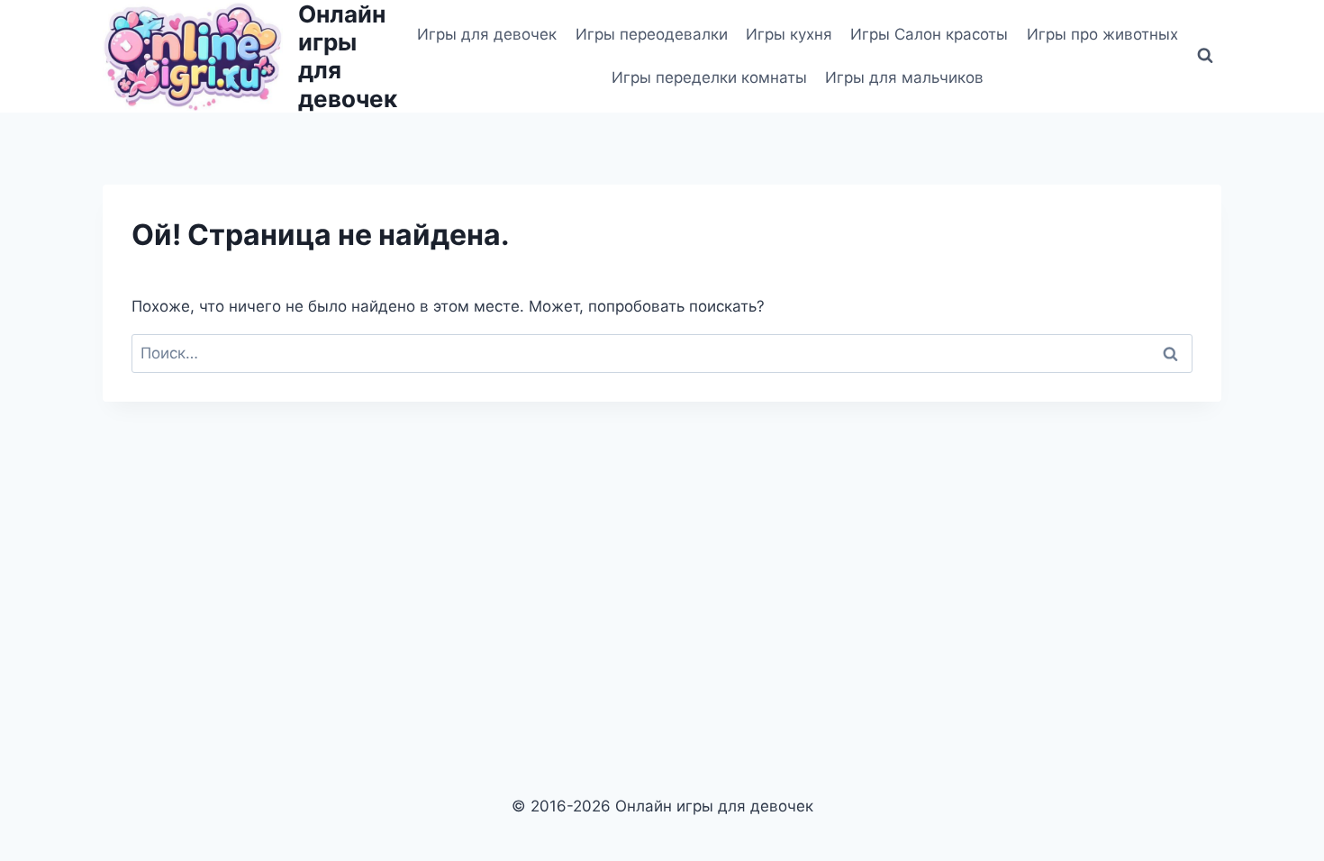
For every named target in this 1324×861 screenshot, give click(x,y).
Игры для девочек (487, 34)
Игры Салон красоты (929, 34)
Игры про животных (1102, 34)
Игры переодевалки (652, 34)
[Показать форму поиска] (1205, 56)
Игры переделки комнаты (709, 77)
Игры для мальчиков (904, 77)
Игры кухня (789, 34)
